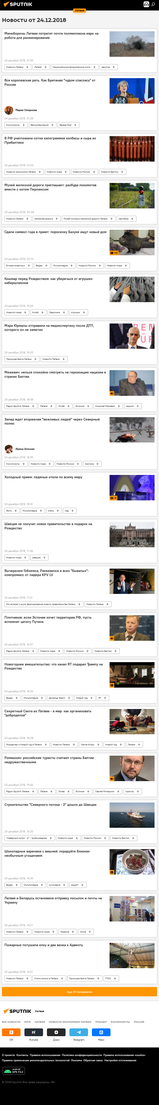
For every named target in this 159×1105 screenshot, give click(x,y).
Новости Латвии (14, 67)
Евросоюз (54, 312)
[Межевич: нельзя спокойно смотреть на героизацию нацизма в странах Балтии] (132, 383)
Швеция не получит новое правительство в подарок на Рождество (48, 526)
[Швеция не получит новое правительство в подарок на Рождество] (132, 534)
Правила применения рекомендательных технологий (36, 1060)
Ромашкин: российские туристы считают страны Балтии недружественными (49, 760)
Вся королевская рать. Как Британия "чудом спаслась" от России (49, 82)
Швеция (36, 557)
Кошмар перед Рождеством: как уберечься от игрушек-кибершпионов (48, 281)
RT (100, 697)
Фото (9, 510)
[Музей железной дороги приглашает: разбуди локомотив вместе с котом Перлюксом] (132, 195)
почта (83, 931)
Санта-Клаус (87, 744)
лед (67, 510)
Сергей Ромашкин (104, 791)
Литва (61, 406)
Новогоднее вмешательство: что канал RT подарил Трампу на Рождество (53, 666)
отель (51, 510)
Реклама (76, 1060)
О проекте (8, 1055)
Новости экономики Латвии (21, 171)
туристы (129, 791)
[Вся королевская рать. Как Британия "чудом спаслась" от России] (132, 91)
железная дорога (43, 218)
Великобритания (39, 124)
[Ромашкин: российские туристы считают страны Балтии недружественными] (132, 768)
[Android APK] (14, 1071)
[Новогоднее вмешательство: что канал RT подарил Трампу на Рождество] (132, 675)
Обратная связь (93, 1060)
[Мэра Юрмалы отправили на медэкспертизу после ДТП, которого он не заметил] (132, 336)
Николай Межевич (105, 406)
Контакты (22, 1055)
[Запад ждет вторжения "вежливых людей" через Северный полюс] (132, 429)
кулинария (54, 884)
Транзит (101, 1022)
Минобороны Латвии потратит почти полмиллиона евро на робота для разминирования (51, 35)
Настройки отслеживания (120, 1060)
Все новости (11, 1022)
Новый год (82, 697)
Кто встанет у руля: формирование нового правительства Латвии (40, 604)
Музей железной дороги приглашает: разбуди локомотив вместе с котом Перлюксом (50, 187)
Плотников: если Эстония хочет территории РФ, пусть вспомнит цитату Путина (48, 619)
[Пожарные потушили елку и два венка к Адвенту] (132, 955)
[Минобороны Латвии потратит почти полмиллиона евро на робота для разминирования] (132, 44)
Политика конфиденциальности (82, 1055)
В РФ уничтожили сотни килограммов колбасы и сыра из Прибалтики (50, 140)
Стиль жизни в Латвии (46, 978)
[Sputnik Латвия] (19, 7)
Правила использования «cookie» (124, 1055)
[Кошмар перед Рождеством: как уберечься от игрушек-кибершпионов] (132, 289)
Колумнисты (13, 124)
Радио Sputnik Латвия (17, 406)
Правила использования (45, 1055)
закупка (105, 67)
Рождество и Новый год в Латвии (24, 744)
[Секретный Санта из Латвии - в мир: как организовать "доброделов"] (132, 721)
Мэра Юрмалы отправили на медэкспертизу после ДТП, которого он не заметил (49, 327)
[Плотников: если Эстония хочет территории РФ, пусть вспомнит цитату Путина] (132, 628)
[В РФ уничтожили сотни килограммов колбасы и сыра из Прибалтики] (132, 149)
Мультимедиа (60, 265)
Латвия (38, 67)
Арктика (89, 463)
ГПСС (108, 978)
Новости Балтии (109, 171)
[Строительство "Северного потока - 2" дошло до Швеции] (132, 815)
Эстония (79, 406)
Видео (39, 265)
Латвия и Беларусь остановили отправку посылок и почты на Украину (53, 900)
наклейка (123, 218)
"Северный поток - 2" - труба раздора (26, 838)
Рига (27, 1022)
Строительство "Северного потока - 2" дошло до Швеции (50, 805)
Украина (64, 931)
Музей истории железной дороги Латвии (86, 218)
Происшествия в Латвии (19, 359)
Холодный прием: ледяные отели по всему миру (43, 477)
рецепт (75, 884)
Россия (139, 1022)
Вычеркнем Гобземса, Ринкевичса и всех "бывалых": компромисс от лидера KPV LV (46, 573)
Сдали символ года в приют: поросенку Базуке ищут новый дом (55, 232)
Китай (35, 312)
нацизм (130, 406)
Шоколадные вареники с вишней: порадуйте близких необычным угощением (47, 853)
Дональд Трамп (57, 697)
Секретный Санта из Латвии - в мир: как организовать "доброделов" (47, 713)
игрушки (75, 312)
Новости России (81, 171)
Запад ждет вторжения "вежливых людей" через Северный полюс (52, 421)
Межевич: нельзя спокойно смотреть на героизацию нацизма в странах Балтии (55, 374)
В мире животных (15, 265)
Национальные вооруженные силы (72, 67)
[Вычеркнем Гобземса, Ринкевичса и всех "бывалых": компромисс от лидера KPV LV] (132, 581)
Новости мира (54, 171)
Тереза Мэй (65, 124)
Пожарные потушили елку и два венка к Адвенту (43, 945)
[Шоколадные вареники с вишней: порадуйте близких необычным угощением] (132, 862)
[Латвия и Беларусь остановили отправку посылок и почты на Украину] (132, 908)
